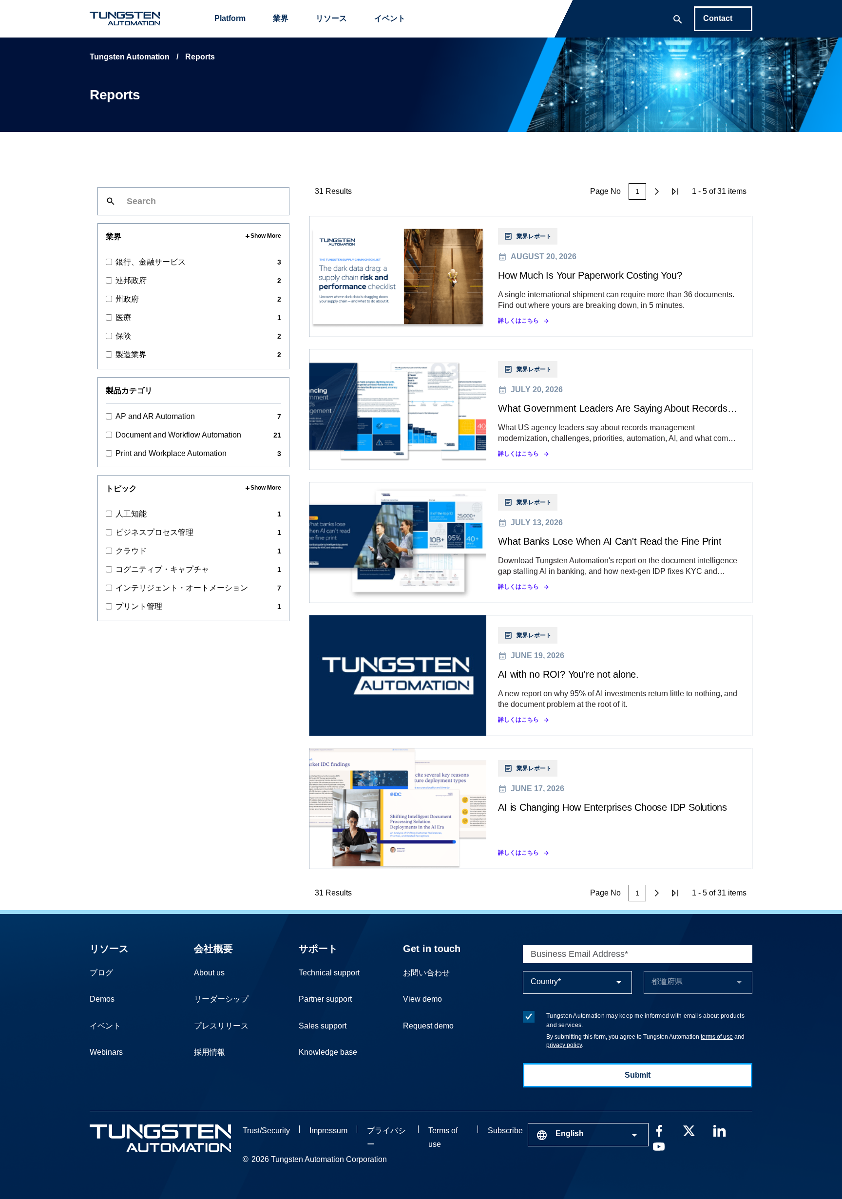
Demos (102, 999)
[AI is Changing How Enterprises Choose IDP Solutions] (530, 808)
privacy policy (564, 1045)
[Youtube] (659, 1145)
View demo (422, 999)
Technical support (329, 973)
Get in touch (431, 948)
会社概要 (213, 948)
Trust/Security (266, 1130)
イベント (389, 18)
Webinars (106, 1052)
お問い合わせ (426, 973)
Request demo (428, 1026)
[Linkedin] (719, 1129)
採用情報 (209, 1052)
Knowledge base (328, 1052)
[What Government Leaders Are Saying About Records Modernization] (530, 409)
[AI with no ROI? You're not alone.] (530, 675)
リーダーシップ (221, 999)
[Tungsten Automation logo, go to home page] (160, 1138)
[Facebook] (659, 1129)
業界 (280, 18)
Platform (230, 18)
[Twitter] (689, 1129)
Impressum (328, 1130)
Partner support (325, 999)
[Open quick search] (678, 18)
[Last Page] (675, 191)
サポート (318, 948)
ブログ (101, 973)
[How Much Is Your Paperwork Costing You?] (530, 276)
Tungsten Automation (130, 57)
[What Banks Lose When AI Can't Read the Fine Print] (530, 542)
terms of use (717, 1036)
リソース (331, 18)
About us (209, 973)
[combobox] (588, 1134)
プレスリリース (221, 1026)
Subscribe (505, 1130)
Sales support (322, 1026)
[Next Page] (657, 191)
